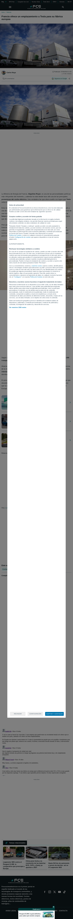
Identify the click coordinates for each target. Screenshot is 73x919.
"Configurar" (17, 277)
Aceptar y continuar (54, 714)
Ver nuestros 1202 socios (17, 307)
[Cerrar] (53, 907)
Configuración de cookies (23, 237)
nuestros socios (37, 266)
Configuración (35, 714)
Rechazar (18, 714)
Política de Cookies (15, 235)
